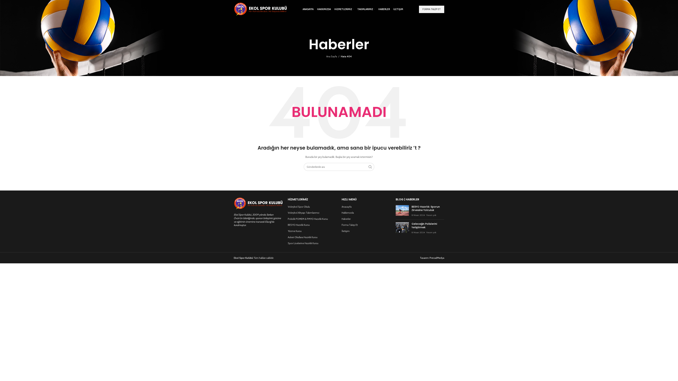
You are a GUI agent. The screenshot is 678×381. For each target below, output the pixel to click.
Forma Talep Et (350, 224)
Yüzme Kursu (295, 231)
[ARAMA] (370, 167)
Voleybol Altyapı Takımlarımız (303, 212)
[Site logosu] (260, 9)
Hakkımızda (348, 212)
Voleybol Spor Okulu (299, 206)
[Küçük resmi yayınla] (402, 211)
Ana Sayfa (331, 56)
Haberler (346, 218)
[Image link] (258, 203)
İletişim (346, 231)
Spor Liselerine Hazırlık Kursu (303, 243)
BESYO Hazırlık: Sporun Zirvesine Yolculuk (426, 208)
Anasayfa (347, 206)
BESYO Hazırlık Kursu (299, 224)
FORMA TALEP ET (432, 9)
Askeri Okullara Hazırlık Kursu (302, 237)
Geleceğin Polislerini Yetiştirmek (424, 225)
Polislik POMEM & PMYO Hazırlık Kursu (308, 218)
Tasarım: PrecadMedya (432, 257)
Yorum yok (431, 215)
